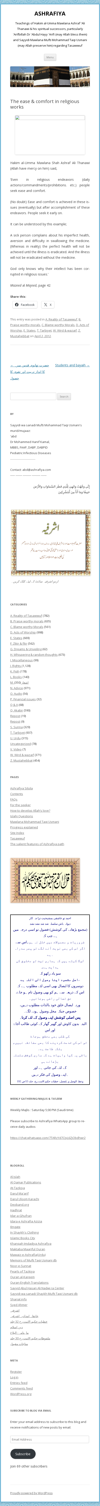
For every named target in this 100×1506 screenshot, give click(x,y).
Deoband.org (19, 1204)
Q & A (14, 705)
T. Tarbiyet (44, 330)
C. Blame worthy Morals (58, 325)
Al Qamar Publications (25, 1182)
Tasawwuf (17, 838)
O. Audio (16, 694)
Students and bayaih (72, 365)
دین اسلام (16, 1327)
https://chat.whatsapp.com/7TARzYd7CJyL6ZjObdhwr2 (48, 1138)
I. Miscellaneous (21, 660)
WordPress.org (20, 1394)
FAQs (13, 799)
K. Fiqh (14, 671)
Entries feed (18, 1383)
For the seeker (20, 805)
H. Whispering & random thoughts (34, 655)
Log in (14, 1377)
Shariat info (18, 1299)
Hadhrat (16, 1210)
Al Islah (15, 1177)
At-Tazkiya (17, 1188)
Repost (15, 716)
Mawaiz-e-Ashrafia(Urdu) (28, 1255)
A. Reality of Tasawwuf (61, 319)
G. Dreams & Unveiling (26, 649)
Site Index (17, 833)
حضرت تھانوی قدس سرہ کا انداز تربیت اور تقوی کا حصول (29, 371)
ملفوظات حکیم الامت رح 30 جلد (30, 1338)
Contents (16, 794)
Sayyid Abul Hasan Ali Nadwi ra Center (37, 1288)
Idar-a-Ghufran (21, 1216)
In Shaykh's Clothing (24, 1232)
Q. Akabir (16, 710)
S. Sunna (16, 727)
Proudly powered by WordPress (31, 1493)
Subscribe (22, 1453)
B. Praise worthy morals (26, 621)
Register (16, 1372)
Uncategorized (20, 744)
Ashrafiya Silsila (21, 788)
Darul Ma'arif (19, 1193)
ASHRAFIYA (50, 13)
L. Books (16, 677)
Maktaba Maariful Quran (27, 1249)
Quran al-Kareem (22, 1277)
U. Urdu (15, 738)
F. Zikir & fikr (18, 643)
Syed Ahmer (18, 1305)
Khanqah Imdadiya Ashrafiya (30, 1243)
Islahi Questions (21, 816)
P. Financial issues (23, 699)
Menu (50, 57)
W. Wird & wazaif (65, 330)
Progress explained (24, 827)
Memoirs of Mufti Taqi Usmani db (33, 1260)
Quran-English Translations (29, 1282)
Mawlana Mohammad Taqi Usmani (34, 822)
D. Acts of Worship (23, 632)
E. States (29, 330)
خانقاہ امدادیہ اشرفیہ (24, 1316)
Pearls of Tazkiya (22, 1271)
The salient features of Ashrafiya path (37, 844)
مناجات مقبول (19, 1344)
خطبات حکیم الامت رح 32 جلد (28, 1321)
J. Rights (16, 666)
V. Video (16, 749)
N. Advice (16, 688)
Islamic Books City (22, 1238)
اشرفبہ (15, 1310)
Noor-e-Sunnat (20, 1266)
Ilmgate (15, 1227)
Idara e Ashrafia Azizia (26, 1221)
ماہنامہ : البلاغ (19, 1333)
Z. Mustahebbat (21, 760)
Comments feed (21, 1388)
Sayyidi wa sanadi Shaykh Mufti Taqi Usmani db (44, 1294)
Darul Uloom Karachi (24, 1199)
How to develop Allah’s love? (30, 810)
